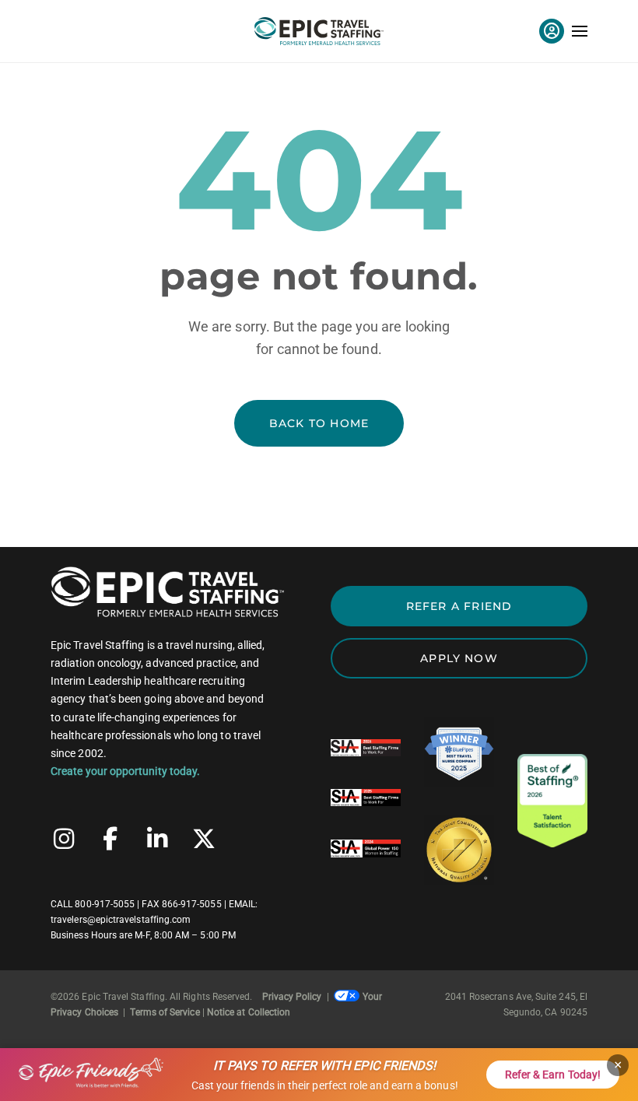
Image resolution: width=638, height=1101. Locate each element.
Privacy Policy (292, 996)
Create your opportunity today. (125, 771)
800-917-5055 (105, 904)
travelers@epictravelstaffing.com (121, 919)
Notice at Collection (248, 1012)
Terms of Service (164, 1012)
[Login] (551, 31)
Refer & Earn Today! (553, 1074)
